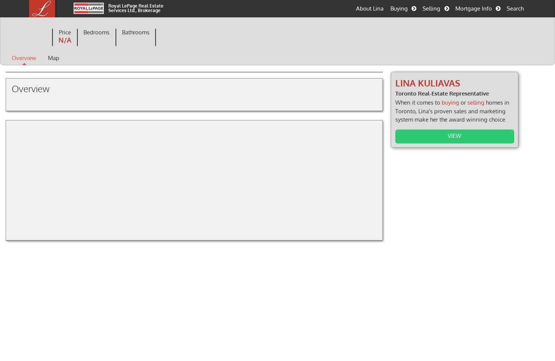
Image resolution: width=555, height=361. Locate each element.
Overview (24, 58)
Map (53, 58)
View (454, 135)
